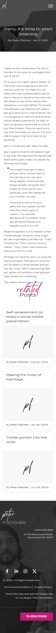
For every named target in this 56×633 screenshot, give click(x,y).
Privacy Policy (43, 587)
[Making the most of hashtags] (28, 399)
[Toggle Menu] (50, 5)
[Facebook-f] (7, 571)
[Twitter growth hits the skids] (28, 462)
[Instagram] (25, 571)
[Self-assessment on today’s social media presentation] (28, 337)
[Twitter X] (34, 571)
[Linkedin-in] (16, 571)
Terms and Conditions (18, 587)
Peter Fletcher (21, 40)
